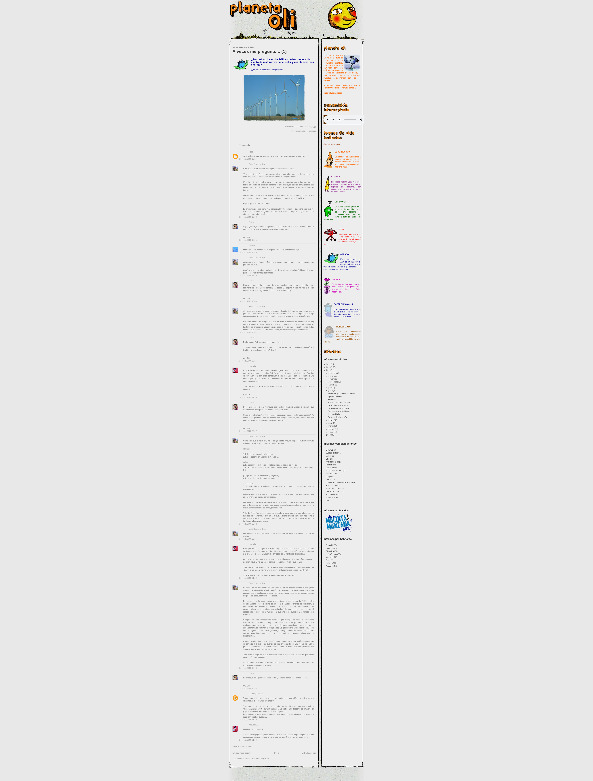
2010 (328, 367)
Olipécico (330, 551)
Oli (250, 222)
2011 (328, 364)
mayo (331, 420)
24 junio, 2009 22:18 (248, 397)
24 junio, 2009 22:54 (248, 539)
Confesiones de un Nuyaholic (340, 411)
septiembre (333, 382)
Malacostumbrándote (335, 488)
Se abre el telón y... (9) (337, 417)
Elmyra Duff (331, 450)
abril (330, 423)
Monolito (329, 557)
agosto (331, 385)
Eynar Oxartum (255, 164)
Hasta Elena (331, 465)
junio (330, 391)
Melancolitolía (334, 414)
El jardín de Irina (333, 494)
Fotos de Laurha (333, 485)
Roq (327, 500)
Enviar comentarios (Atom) (257, 758)
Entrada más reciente (242, 753)
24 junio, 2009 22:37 (248, 431)
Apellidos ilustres (335, 397)
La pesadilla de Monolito (338, 408)
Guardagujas (254, 694)
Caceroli (329, 566)
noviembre (333, 376)
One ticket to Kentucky (335, 491)
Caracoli (312, 131)
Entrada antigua (309, 753)
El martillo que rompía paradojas (341, 394)
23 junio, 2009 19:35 (248, 240)
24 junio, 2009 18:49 (248, 301)
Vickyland (330, 477)
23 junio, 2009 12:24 (248, 159)
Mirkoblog (330, 456)
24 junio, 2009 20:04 (248, 332)
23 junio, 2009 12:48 (248, 217)
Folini (328, 560)
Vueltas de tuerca (333, 453)
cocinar (246, 449)
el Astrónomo (331, 554)
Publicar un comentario (242, 746)
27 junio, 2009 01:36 (248, 740)
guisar (245, 462)
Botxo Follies (331, 468)
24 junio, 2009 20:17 (248, 361)
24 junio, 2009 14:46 (248, 252)
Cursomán (330, 480)
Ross (251, 152)
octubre (331, 379)
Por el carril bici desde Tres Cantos (340, 483)
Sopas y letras (332, 497)
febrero (331, 429)
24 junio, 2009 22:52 (248, 524)
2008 (328, 435)
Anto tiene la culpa (333, 462)
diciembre (332, 373)
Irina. (251, 366)
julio (330, 388)
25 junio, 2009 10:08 (248, 668)
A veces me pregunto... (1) (259, 51)
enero (331, 432)
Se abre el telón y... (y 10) (338, 405)
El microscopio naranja (335, 471)
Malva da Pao (331, 474)
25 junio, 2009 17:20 (248, 720)
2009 (328, 370)
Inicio (276, 753)
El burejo (332, 399)
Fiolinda (329, 563)
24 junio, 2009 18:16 (248, 275)
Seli (250, 245)
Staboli (329, 545)
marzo (331, 426)
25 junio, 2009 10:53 (248, 688)
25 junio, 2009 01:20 (248, 578)
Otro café (329, 459)
